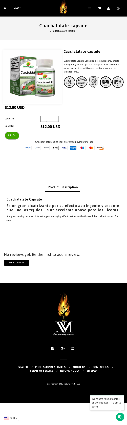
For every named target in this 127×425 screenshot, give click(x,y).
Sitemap (92, 370)
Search (23, 367)
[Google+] (63, 348)
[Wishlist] (99, 8)
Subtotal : (10, 126)
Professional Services (50, 367)
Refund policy (70, 370)
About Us (79, 367)
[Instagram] (73, 348)
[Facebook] (54, 348)
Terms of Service (41, 370)
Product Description (63, 187)
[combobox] (11, 418)
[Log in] (108, 8)
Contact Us (101, 367)
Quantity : (10, 118)
